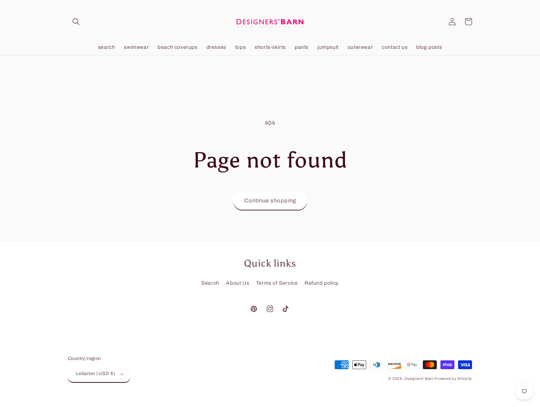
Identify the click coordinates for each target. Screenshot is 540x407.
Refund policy (322, 283)
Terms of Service (277, 283)
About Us (237, 283)
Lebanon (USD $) (95, 373)
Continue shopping (270, 201)
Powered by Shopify (453, 379)
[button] (76, 22)
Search (210, 283)
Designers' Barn (419, 379)
